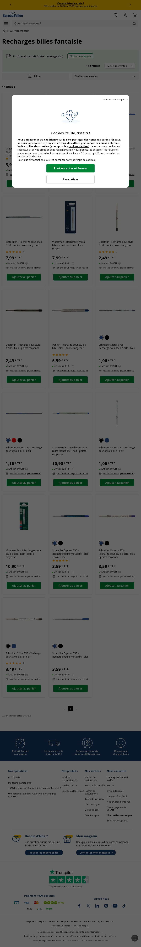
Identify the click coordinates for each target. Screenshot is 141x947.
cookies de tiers (79, 146)
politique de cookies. (84, 159)
